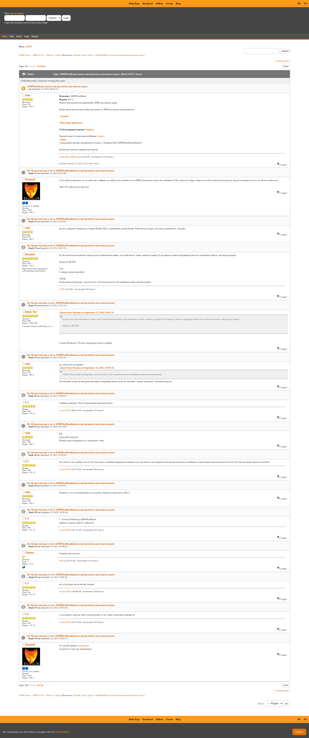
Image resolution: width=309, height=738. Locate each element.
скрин (63, 139)
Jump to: (261, 704)
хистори (64, 116)
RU (299, 3)
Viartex (29, 552)
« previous (279, 61)
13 (34, 66)
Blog (178, 3)
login (12, 13)
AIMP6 (28, 46)
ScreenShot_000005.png (70, 157)
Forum (169, 3)
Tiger (89, 55)
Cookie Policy (62, 731)
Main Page (134, 3)
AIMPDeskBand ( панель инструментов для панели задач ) (57, 86)
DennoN (30, 179)
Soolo (83, 55)
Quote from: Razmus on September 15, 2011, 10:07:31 (87, 312)
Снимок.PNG (65, 410)
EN (305, 3)
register (20, 13)
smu (27, 95)
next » (287, 61)
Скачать (89, 129)
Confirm (299, 732)
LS (27, 402)
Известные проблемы (71, 122)
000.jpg (63, 561)
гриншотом (83, 645)
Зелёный (76, 55)
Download (148, 3)
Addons (159, 3)
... (32, 66)
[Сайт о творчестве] (23, 568)
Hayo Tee (31, 311)
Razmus (30, 254)
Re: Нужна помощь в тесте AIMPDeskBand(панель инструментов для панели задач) (70, 170)
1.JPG (62, 289)
